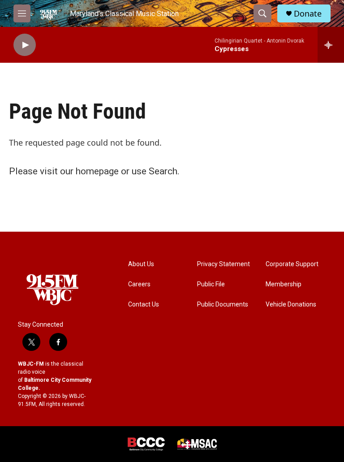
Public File (211, 284)
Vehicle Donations (291, 304)
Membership (283, 284)
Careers (139, 284)
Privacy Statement (223, 264)
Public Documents (222, 304)
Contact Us (143, 304)
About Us (141, 264)
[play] (24, 45)
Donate (308, 13)
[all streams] (331, 45)
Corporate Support (292, 264)
